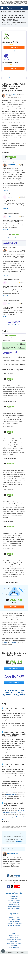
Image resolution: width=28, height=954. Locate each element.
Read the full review (14, 238)
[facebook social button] (8, 886)
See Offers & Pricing (13, 607)
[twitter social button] (12, 886)
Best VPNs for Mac (14, 902)
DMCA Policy (14, 945)
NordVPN (4, 642)
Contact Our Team (14, 935)
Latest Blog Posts (14, 896)
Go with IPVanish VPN (13, 668)
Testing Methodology (14, 947)
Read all (5, 190)
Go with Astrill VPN (13, 682)
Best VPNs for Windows (14, 900)
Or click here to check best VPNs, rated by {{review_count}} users (14, 692)
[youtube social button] (18, 886)
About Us (14, 933)
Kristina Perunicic (11, 94)
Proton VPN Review (14, 921)
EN (22, 8)
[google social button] (15, 886)
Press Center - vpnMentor (14, 943)
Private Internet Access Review (14, 923)
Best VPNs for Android (14, 906)
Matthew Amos (11, 250)
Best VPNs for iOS (14, 904)
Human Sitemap (14, 941)
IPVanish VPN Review (14, 925)
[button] (3, 951)
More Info (13, 47)
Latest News (14, 898)
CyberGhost (13, 642)
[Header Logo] (6, 8)
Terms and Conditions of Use (14, 939)
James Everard (11, 164)
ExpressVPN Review (14, 917)
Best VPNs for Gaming (14, 908)
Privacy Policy (14, 937)
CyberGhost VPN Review (14, 919)
